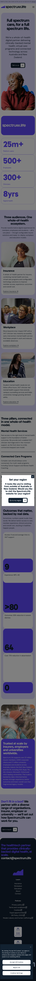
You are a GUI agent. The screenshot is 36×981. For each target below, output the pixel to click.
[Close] (30, 947)
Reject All (16, 967)
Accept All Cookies (16, 962)
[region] (16, 961)
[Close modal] (32, 476)
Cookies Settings (16, 973)
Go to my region (16, 500)
